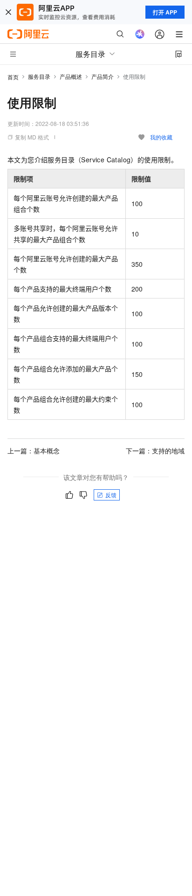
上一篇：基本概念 (33, 450)
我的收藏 (161, 137)
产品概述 (71, 76)
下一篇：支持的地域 (155, 450)
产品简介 (102, 76)
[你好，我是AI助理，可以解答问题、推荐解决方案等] (140, 34)
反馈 (111, 495)
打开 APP (165, 12)
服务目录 (39, 76)
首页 (13, 77)
